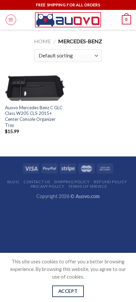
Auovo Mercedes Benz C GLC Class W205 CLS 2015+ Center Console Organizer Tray (33, 116)
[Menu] (11, 20)
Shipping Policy (71, 181)
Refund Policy (110, 181)
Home (42, 41)
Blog (13, 181)
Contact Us (36, 181)
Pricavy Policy (47, 186)
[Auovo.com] (68, 19)
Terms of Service (87, 186)
